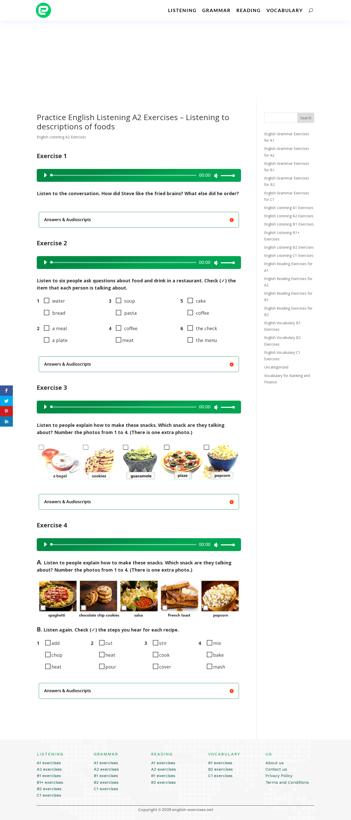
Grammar (216, 10)
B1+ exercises (50, 782)
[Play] (45, 175)
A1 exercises (49, 762)
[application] (137, 175)
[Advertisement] (175, 59)
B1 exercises (49, 775)
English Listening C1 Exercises (288, 255)
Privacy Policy (278, 775)
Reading (248, 10)
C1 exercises (49, 795)
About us (274, 762)
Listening (182, 10)
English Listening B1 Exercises (289, 224)
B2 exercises (49, 788)
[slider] (226, 175)
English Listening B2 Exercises (289, 247)
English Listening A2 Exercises (61, 136)
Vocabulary (284, 10)
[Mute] (216, 175)
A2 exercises (49, 769)
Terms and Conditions (287, 782)
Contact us (276, 769)
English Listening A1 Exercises (288, 207)
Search (305, 117)
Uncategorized (276, 367)
